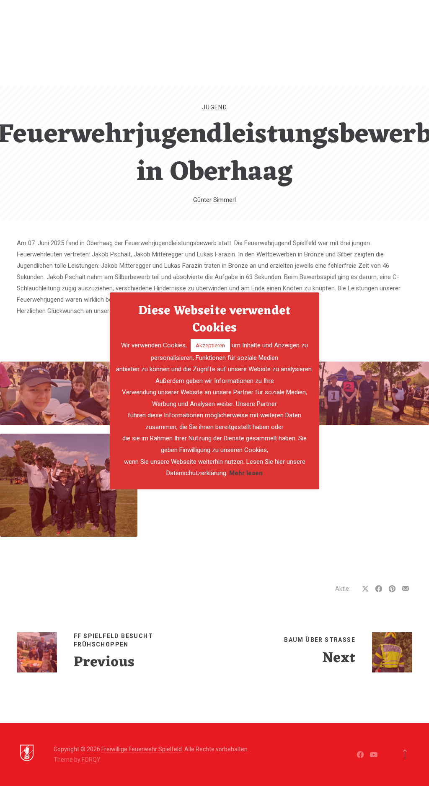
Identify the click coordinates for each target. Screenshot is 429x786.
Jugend (214, 107)
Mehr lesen (246, 473)
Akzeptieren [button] (210, 345)
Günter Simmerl (214, 200)
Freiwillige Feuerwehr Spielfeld (141, 749)
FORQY (91, 759)
